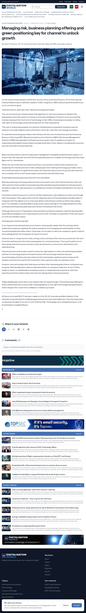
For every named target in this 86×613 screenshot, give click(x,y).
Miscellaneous (76, 14)
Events (47, 571)
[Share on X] (24, 329)
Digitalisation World (52, 588)
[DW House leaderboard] (43, 540)
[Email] (14, 329)
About (75, 1)
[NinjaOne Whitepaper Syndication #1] (43, 360)
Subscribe (61, 7)
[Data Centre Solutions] (71, 6)
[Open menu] (82, 6)
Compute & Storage (42, 12)
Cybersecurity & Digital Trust (62, 12)
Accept (77, 605)
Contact (81, 1)
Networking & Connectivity (12, 17)
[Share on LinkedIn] (19, 329)
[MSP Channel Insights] (76, 6)
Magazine (48, 568)
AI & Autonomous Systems (11, 12)
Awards (47, 575)
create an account (18, 347)
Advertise (68, 1)
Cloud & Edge (28, 12)
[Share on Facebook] (28, 329)
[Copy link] (9, 329)
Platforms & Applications (35, 17)
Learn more (37, 608)
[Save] (4, 329)
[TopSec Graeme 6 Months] (43, 424)
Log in (61, 1)
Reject (66, 605)
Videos (47, 562)
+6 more (26, 23)
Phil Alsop (51, 23)
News (47, 559)
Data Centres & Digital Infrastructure (31, 14)
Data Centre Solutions (53, 584)
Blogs (47, 565)
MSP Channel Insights (52, 591)
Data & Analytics (8, 14)
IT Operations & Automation (58, 14)
